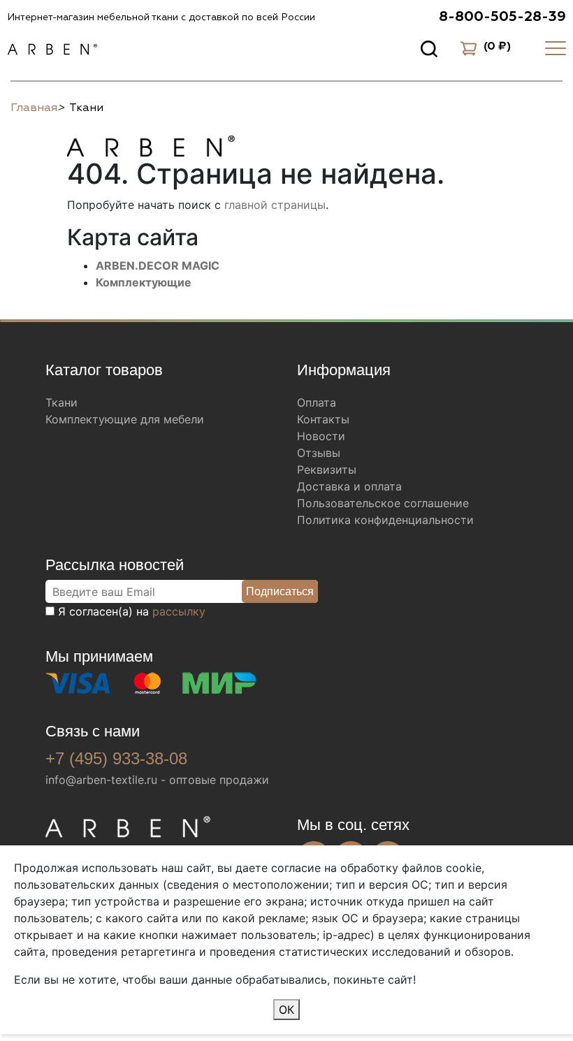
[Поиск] (429, 48)
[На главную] (151, 144)
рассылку (178, 611)
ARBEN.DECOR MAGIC (157, 265)
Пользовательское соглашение (383, 503)
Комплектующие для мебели (124, 419)
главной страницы (275, 205)
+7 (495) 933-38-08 (116, 758)
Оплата (316, 402)
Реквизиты (326, 469)
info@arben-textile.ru (101, 780)
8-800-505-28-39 (502, 17)
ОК (286, 1010)
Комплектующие (143, 282)
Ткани (61, 402)
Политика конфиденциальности (385, 520)
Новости (321, 436)
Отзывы (318, 453)
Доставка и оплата (349, 486)
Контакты (323, 419)
